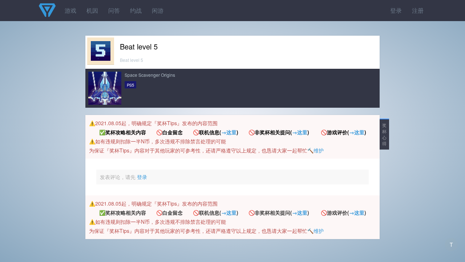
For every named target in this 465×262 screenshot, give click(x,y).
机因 (92, 10)
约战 (136, 10)
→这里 (228, 132)
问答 (114, 10)
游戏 (70, 10)
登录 (396, 10)
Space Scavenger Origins (150, 75)
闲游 (157, 10)
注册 (418, 10)
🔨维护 (315, 150)
